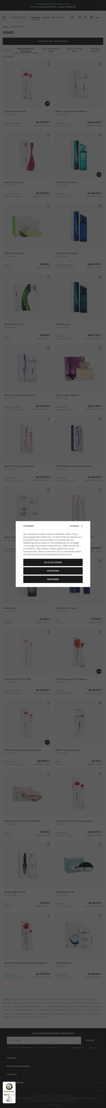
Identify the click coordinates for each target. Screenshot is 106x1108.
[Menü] (14, 1083)
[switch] (9, 1100)
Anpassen (53, 570)
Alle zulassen (53, 562)
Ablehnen (53, 579)
